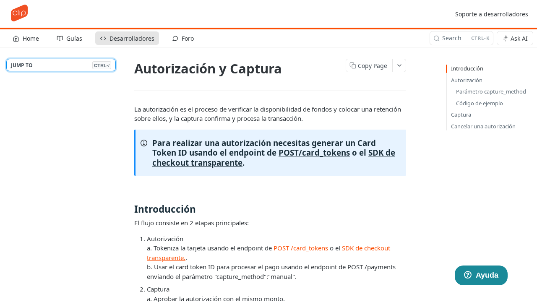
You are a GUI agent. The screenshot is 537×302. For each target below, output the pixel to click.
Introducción (467, 68)
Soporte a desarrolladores (491, 14)
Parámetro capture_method (491, 91)
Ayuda (487, 275)
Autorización (466, 80)
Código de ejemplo (479, 103)
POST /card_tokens (301, 248)
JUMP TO (60, 65)
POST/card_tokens (314, 152)
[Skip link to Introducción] (129, 209)
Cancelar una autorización (483, 126)
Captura (461, 114)
